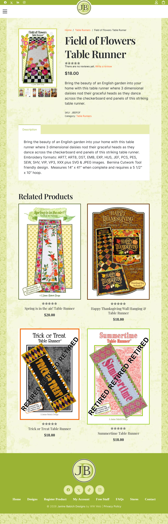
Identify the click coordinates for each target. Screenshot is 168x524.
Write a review (103, 66)
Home (68, 30)
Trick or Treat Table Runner (49, 428)
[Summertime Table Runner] (118, 376)
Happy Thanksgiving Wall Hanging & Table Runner (118, 310)
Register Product (55, 499)
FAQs (120, 499)
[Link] (156, 2)
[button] (4, 11)
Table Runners (83, 30)
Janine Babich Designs (71, 506)
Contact (150, 499)
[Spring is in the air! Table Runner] (49, 252)
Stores (134, 499)
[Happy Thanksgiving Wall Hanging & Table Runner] (118, 252)
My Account (81, 499)
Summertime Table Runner (118, 433)
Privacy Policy (112, 506)
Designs (32, 499)
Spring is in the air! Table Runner (50, 308)
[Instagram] (99, 490)
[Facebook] (68, 490)
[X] (78, 490)
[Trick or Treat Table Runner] (49, 374)
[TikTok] (89, 490)
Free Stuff (102, 499)
